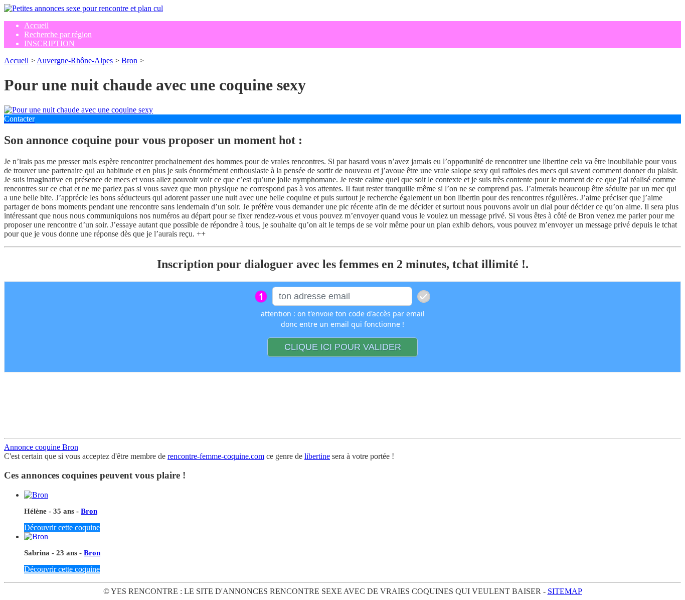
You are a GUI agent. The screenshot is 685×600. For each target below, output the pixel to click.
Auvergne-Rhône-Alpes (75, 60)
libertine (317, 456)
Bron (129, 60)
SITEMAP (565, 591)
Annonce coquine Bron (41, 447)
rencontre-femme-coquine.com (215, 456)
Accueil (16, 60)
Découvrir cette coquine (62, 527)
